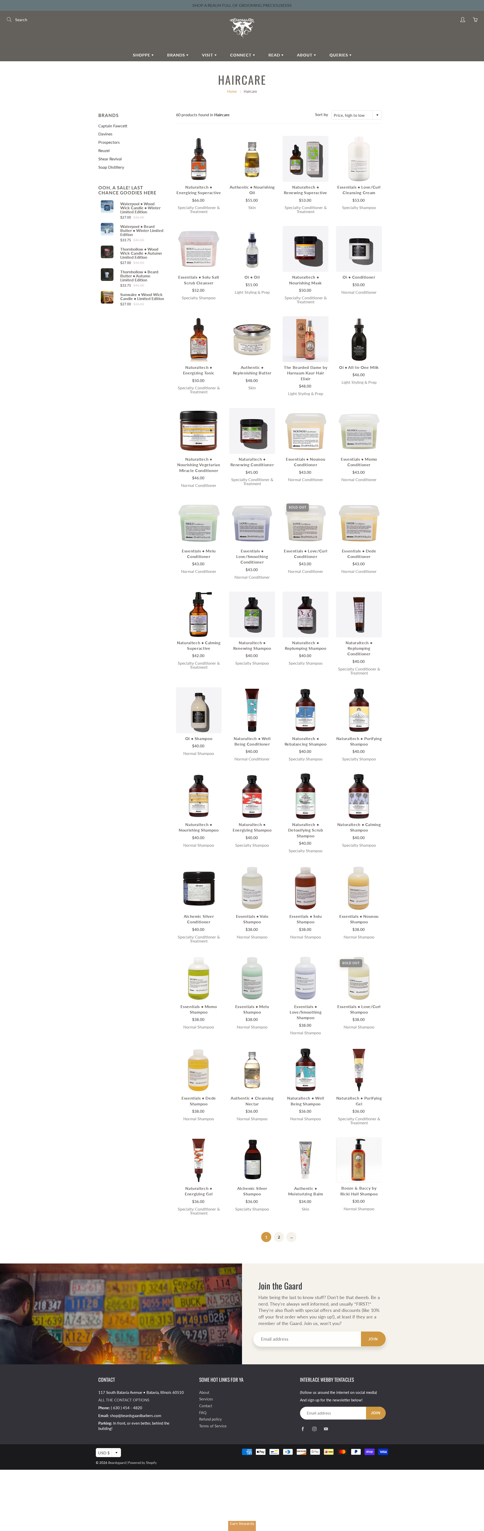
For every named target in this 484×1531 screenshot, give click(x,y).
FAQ (202, 1412)
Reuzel (104, 150)
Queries (339, 54)
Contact (205, 1406)
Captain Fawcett (112, 125)
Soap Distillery (111, 167)
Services (206, 1399)
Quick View (198, 159)
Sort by (321, 114)
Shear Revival (110, 158)
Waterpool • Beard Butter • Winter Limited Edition (141, 230)
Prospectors (109, 142)
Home (232, 91)
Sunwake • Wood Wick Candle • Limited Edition (142, 296)
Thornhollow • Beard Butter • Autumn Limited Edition (139, 276)
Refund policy (210, 1419)
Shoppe (142, 54)
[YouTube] (325, 1429)
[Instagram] (314, 1429)
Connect (241, 54)
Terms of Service (213, 1426)
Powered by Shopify (142, 1463)
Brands (176, 54)
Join (373, 1339)
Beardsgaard (117, 1463)
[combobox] (356, 115)
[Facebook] (302, 1429)
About (305, 54)
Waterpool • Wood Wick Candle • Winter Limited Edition (140, 208)
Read (274, 54)
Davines (105, 133)
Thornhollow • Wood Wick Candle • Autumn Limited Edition (141, 253)
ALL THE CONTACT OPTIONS (123, 1400)
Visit (208, 54)
